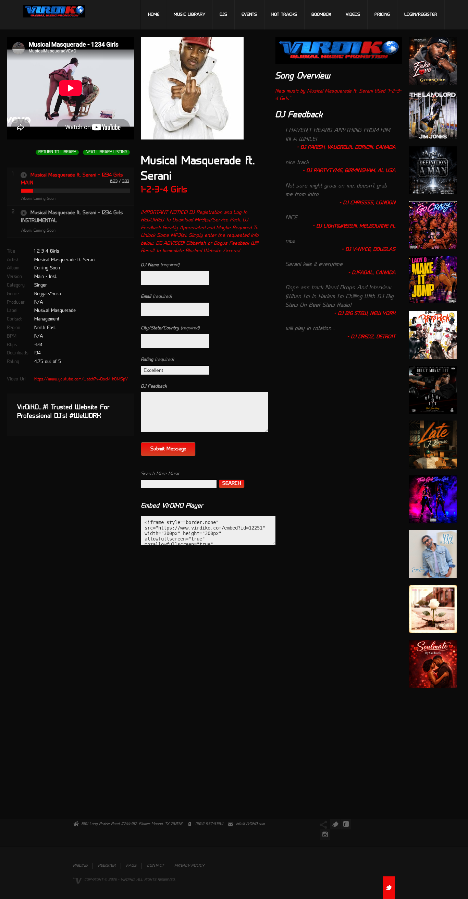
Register (106, 866)
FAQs (131, 866)
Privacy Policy (189, 866)
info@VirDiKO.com (250, 824)
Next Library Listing (106, 152)
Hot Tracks (284, 15)
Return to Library (57, 152)
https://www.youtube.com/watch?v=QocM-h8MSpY (81, 379)
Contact (155, 866)
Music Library (189, 15)
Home (153, 15)
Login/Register (420, 15)
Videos (353, 15)
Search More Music (160, 474)
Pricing (382, 15)
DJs (223, 15)
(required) (160, 265)
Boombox (321, 15)
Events (249, 15)
